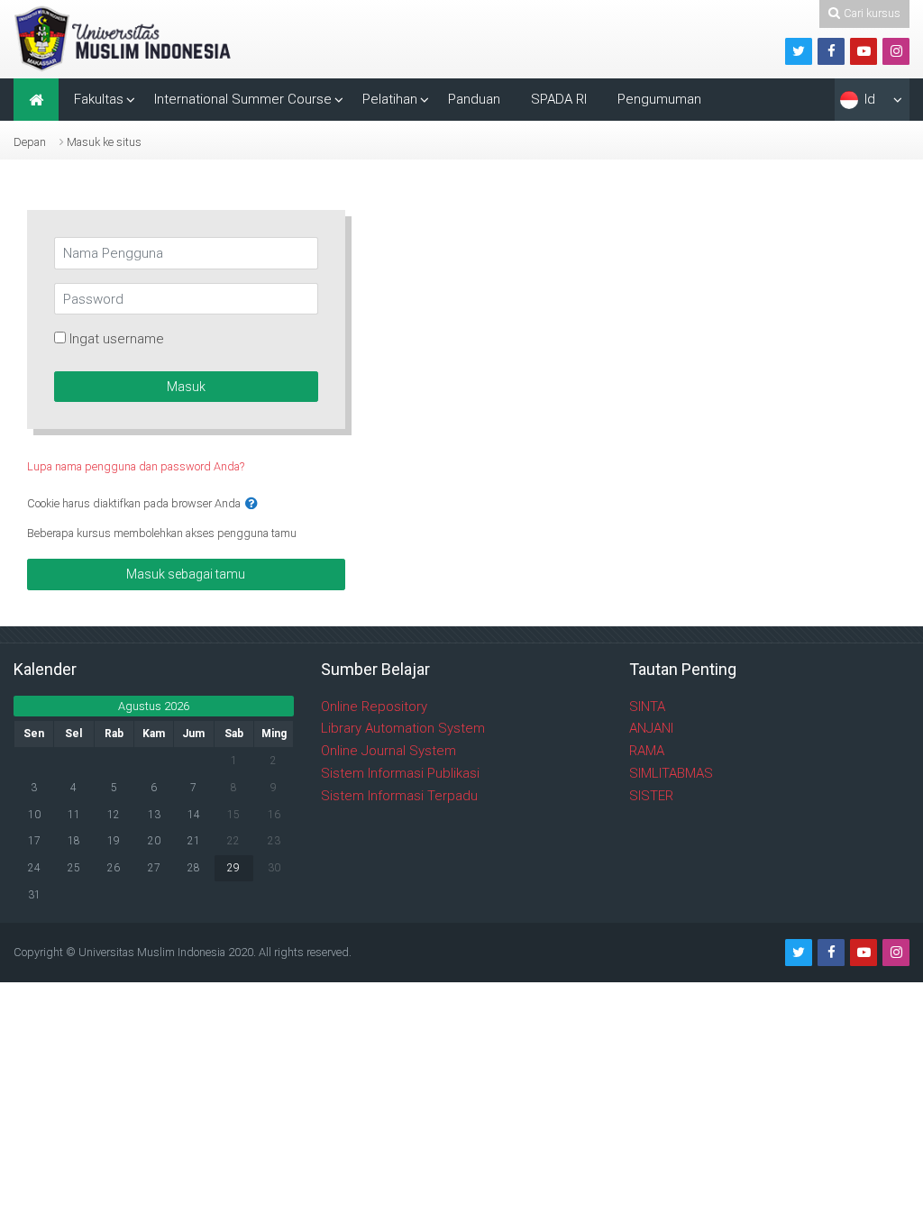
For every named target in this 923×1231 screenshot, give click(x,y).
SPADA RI (559, 99)
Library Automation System (403, 728)
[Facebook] (831, 51)
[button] (251, 504)
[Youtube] (863, 51)
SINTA (647, 706)
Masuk (186, 386)
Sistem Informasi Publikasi (400, 773)
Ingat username (116, 339)
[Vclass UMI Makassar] (125, 38)
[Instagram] (895, 51)
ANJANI (651, 728)
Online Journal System (388, 751)
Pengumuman (659, 99)
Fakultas (98, 99)
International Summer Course (243, 99)
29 (233, 868)
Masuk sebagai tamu (185, 574)
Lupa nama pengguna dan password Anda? (135, 466)
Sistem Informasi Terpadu (399, 796)
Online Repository (374, 706)
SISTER (651, 796)
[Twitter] (798, 51)
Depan (30, 142)
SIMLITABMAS (671, 773)
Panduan (474, 99)
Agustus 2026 (153, 706)
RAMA (646, 751)
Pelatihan (389, 99)
